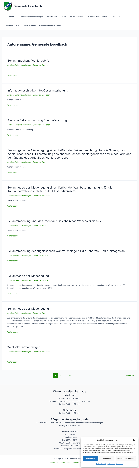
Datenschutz (111, 464)
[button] (135, 440)
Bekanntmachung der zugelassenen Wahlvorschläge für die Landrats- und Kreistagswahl (66, 251)
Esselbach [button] (10, 17)
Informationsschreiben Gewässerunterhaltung (37, 90)
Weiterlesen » (12, 75)
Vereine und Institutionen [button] (72, 17)
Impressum (119, 464)
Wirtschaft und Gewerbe (98, 17)
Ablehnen (107, 459)
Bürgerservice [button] (11, 25)
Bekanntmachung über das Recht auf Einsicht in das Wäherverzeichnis (54, 221)
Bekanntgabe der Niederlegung (28, 276)
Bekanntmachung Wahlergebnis (28, 60)
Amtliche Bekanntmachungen (31, 17)
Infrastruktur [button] (52, 17)
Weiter (130, 375)
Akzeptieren (90, 459)
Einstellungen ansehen (126, 459)
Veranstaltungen (29, 25)
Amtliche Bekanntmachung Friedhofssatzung (37, 120)
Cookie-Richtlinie (101, 464)
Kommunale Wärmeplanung (50, 25)
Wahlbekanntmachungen (23, 347)
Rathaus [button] (115, 17)
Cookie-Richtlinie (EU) (81, 462)
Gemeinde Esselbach (28, 6)
